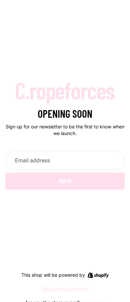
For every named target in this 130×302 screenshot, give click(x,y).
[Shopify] (98, 275)
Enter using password (65, 288)
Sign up (65, 181)
